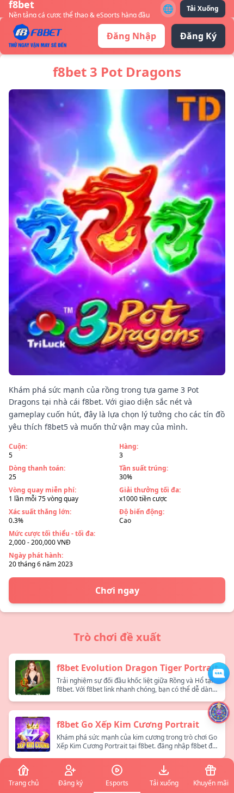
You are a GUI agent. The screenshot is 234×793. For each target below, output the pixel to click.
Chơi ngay (117, 590)
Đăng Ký (198, 36)
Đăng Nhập (131, 36)
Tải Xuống (203, 8)
